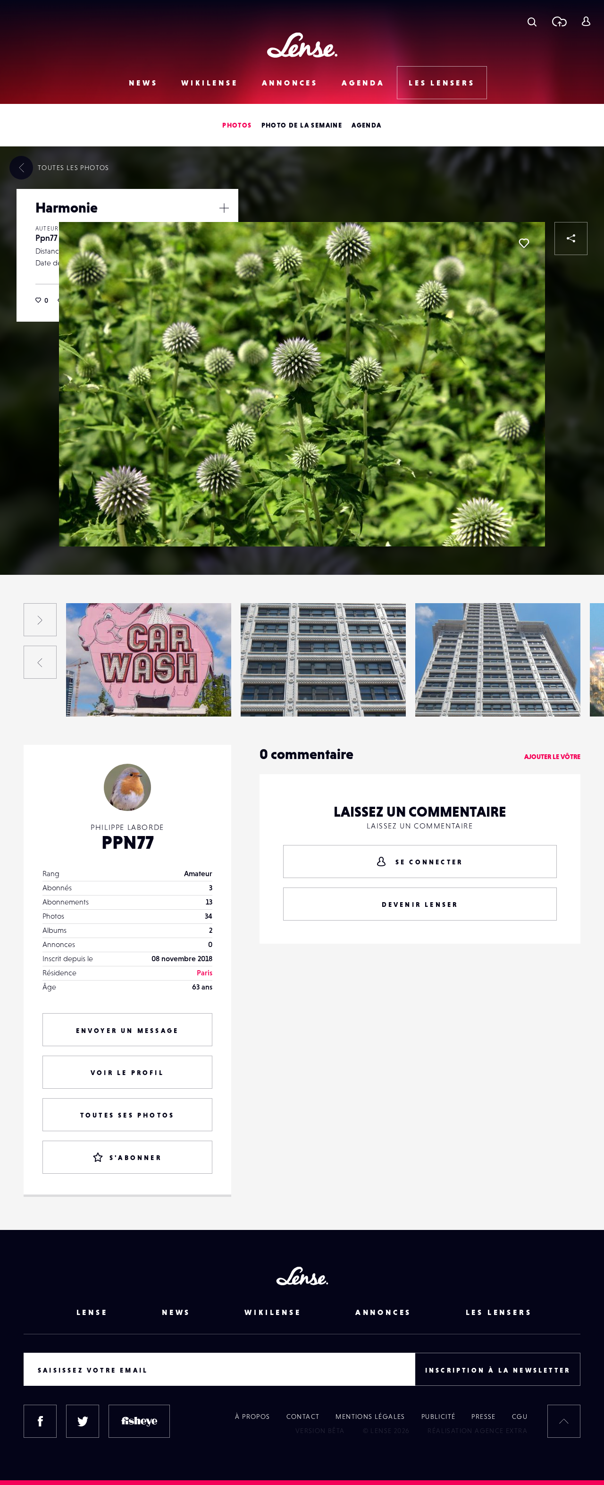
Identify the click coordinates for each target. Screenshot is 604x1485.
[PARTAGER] (570, 238)
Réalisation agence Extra (478, 1430)
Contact (303, 1416)
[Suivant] (40, 619)
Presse (483, 1416)
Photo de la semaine (302, 125)
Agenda (363, 82)
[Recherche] (532, 21)
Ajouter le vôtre (552, 756)
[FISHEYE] (139, 1421)
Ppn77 (46, 238)
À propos (252, 1416)
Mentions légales (370, 1416)
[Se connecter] (585, 21)
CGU (520, 1416)
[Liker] (523, 243)
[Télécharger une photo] (558, 21)
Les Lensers (442, 82)
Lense (92, 1312)
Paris (204, 972)
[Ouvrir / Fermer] (224, 208)
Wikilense (209, 82)
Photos (237, 125)
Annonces (290, 82)
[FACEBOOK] (40, 1421)
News (143, 82)
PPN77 (127, 842)
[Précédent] (40, 662)
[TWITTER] (82, 1421)
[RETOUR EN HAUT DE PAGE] (563, 1421)
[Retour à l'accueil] (302, 45)
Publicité (438, 1416)
